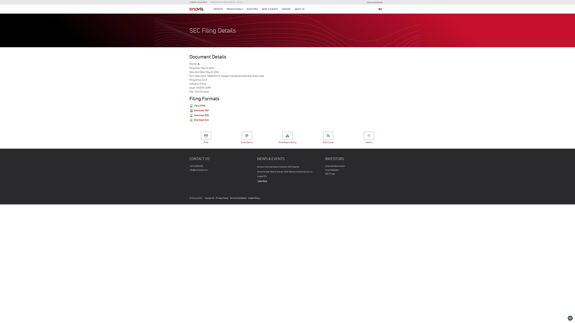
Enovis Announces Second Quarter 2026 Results (278, 167)
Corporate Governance (335, 166)
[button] (570, 318)
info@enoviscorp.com (198, 170)
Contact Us (209, 198)
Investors (252, 9)
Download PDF (201, 110)
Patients (218, 9)
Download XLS (201, 119)
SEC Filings (330, 174)
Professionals (235, 9)
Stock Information (375, 2)
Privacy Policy (222, 198)
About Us (300, 9)
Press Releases (332, 170)
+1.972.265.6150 (196, 166)
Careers (286, 9)
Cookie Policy (254, 198)
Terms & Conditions (238, 198)
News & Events (270, 9)
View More (262, 181)
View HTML (200, 105)
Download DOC (201, 115)
